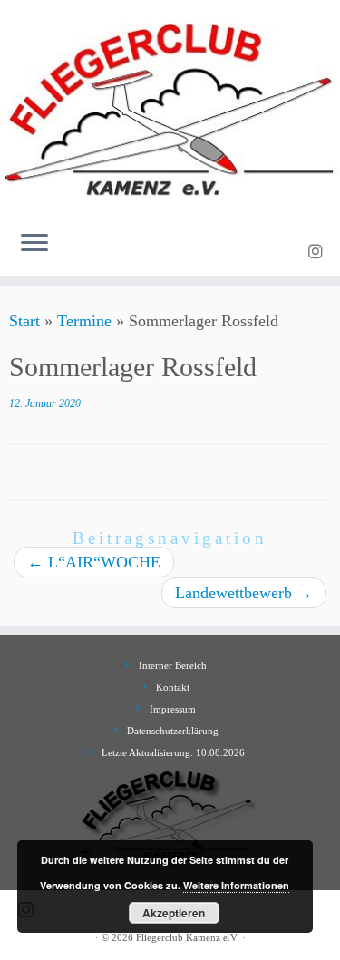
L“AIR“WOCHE (93, 562)
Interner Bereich (173, 665)
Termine (84, 321)
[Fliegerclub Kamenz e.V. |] (170, 108)
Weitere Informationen (236, 885)
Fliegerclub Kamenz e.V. (187, 937)
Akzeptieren (173, 913)
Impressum (173, 708)
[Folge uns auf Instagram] (318, 252)
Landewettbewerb (244, 593)
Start (24, 321)
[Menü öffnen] (34, 243)
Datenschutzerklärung (173, 730)
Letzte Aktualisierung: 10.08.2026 (173, 752)
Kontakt (172, 687)
